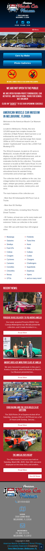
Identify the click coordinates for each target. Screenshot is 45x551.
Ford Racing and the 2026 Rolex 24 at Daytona (22, 408)
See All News (34, 476)
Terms (31, 543)
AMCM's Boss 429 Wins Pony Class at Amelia (22, 362)
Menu (36, 30)
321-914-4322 (24, 501)
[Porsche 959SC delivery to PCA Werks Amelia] (22, 303)
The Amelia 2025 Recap (22, 455)
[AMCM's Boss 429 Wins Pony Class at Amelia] (22, 348)
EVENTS (13, 103)
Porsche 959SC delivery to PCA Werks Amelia (22, 317)
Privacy (39, 543)
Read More (22, 333)
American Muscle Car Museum (15, 543)
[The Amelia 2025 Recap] (22, 440)
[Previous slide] (6, 42)
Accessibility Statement (18, 546)
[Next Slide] (39, 42)
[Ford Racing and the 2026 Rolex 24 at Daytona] (22, 393)
